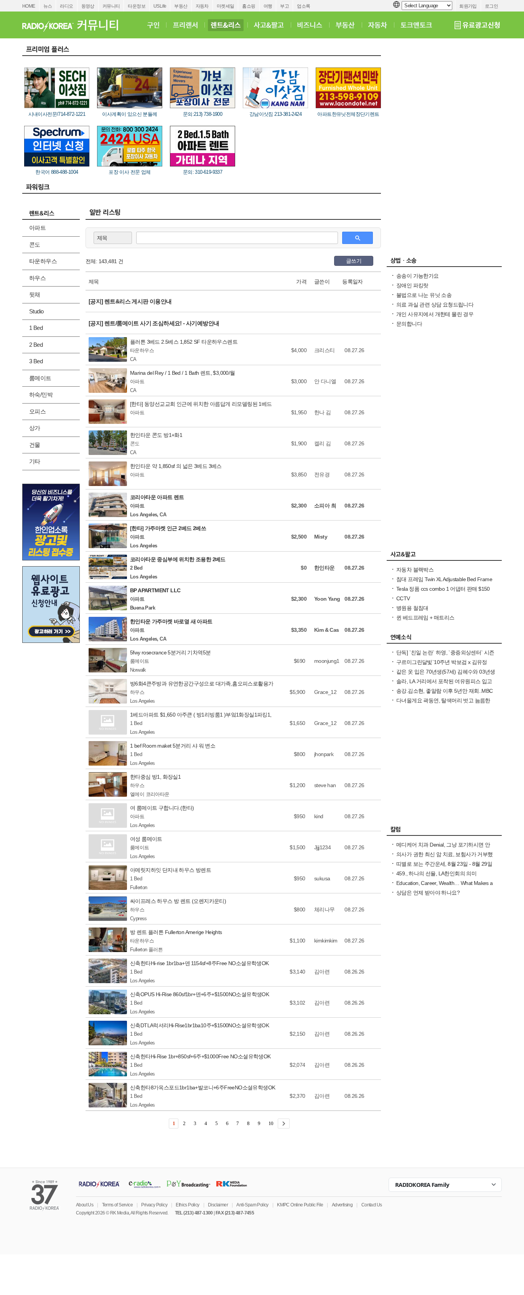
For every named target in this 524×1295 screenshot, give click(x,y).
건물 (34, 445)
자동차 (202, 6)
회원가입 (468, 6)
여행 (268, 6)
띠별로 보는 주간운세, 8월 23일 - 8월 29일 (444, 864)
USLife (159, 6)
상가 (34, 428)
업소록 (303, 6)
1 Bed (36, 328)
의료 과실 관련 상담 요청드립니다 (434, 305)
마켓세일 (225, 6)
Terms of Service (117, 1205)
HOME (28, 6)
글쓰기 (353, 261)
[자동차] (377, 25)
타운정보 (136, 6)
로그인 (491, 6)
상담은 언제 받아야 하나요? (428, 893)
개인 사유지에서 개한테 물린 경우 (434, 314)
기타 (34, 461)
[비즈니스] (310, 25)
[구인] (153, 25)
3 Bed (36, 361)
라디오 (66, 6)
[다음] (284, 1124)
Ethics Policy (187, 1205)
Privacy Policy (154, 1205)
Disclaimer (218, 1205)
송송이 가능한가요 (417, 276)
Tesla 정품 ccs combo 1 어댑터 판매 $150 (443, 589)
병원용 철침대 (412, 608)
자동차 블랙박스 (414, 570)
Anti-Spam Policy (252, 1205)
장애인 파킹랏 (412, 285)
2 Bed (36, 344)
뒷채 (34, 294)
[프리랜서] (185, 25)
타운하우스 (43, 261)
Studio (36, 311)
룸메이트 (40, 378)
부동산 (180, 6)
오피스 (37, 411)
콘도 (34, 244)
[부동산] (345, 25)
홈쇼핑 (248, 6)
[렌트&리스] (226, 25)
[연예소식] (444, 639)
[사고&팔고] (269, 25)
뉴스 (47, 6)
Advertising (342, 1205)
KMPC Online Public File (300, 1205)
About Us (84, 1205)
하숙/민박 (41, 394)
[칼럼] (444, 831)
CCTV (403, 598)
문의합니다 (409, 324)
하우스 (37, 278)
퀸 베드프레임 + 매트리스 (425, 618)
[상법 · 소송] (444, 262)
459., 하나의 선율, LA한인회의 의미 (436, 873)
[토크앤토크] (416, 25)
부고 (284, 6)
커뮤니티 (111, 6)
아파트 (37, 227)
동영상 (87, 6)
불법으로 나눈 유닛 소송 (423, 295)
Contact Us (371, 1205)
